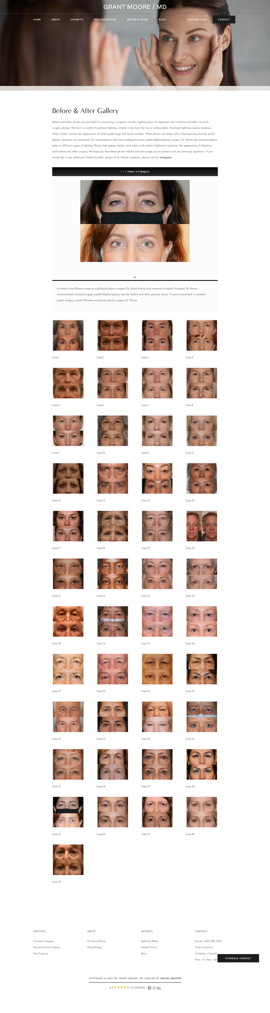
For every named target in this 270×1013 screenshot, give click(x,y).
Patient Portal (149, 947)
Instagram (166, 157)
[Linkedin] (159, 988)
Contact (224, 19)
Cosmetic (77, 19)
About (56, 19)
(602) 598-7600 (196, 19)
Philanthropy (94, 947)
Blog (162, 19)
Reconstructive (105, 19)
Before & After (137, 19)
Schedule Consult (238, 958)
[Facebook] (150, 988)
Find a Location (204, 947)
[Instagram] (154, 988)
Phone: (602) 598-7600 (208, 941)
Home (37, 19)
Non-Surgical (40, 953)
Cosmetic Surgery (43, 941)
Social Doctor (170, 978)
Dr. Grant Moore (96, 941)
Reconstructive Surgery (46, 947)
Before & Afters (150, 941)
